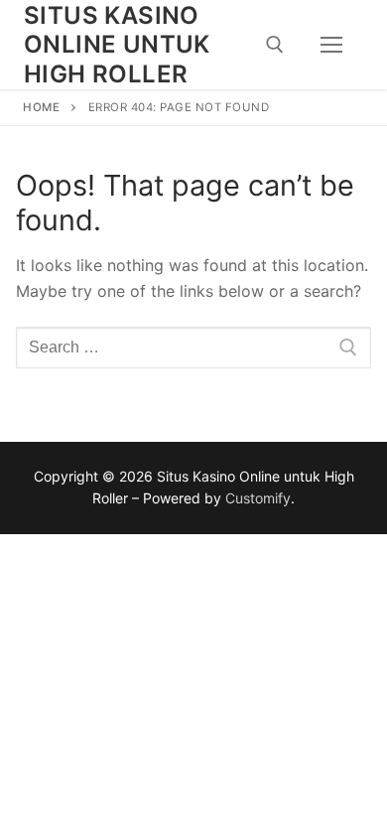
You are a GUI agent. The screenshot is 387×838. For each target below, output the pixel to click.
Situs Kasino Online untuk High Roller (117, 44)
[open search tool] (275, 45)
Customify (258, 497)
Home (41, 107)
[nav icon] (331, 45)
